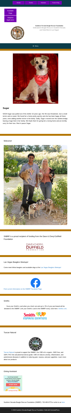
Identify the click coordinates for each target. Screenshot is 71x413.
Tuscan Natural (9, 352)
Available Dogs (10, 12)
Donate (19, 2)
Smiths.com (62, 309)
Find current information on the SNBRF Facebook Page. (23, 289)
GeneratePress (55, 410)
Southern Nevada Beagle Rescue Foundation (49, 25)
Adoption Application (10, 19)
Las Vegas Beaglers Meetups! (51, 267)
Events (31, 2)
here (63, 402)
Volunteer (43, 2)
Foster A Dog (55, 2)
